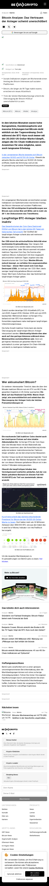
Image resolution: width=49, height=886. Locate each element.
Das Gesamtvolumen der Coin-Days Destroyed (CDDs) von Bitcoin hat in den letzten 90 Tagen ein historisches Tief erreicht (23, 229)
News (32, 809)
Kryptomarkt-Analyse (10, 839)
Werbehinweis (35, 835)
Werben (5, 809)
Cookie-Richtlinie (36, 868)
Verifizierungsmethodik (38, 832)
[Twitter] (9, 27)
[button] (24, 742)
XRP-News (6, 832)
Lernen (32, 813)
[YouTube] (4, 27)
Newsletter (34, 823)
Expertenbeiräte (35, 819)
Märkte (12, 13)
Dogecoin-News (8, 849)
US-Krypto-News (8, 846)
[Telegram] (14, 27)
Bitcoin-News (7, 835)
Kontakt (5, 813)
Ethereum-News (8, 842)
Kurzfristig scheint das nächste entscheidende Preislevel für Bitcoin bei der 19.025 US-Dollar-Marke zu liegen (22, 519)
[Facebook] (14, 733)
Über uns (5, 816)
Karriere (5, 819)
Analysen (5, 13)
